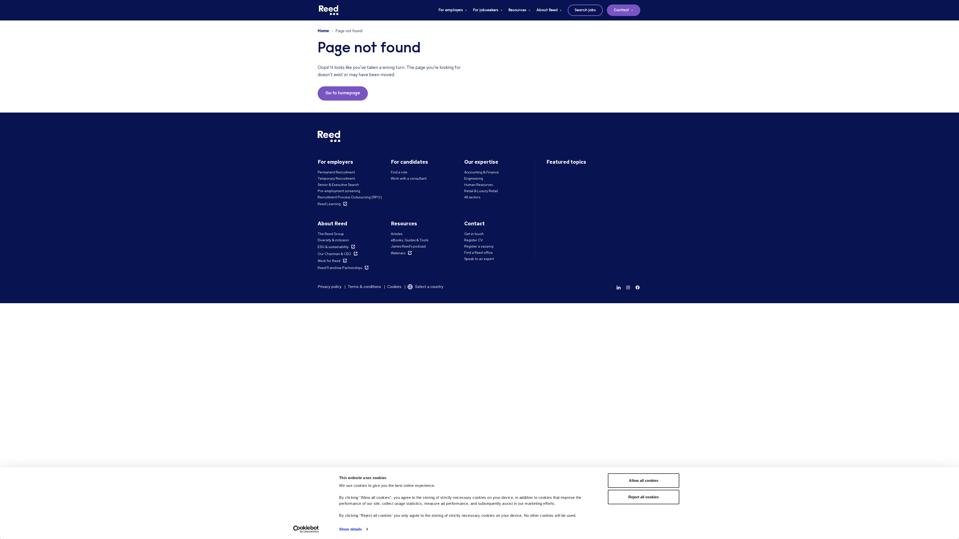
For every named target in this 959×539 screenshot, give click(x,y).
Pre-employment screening (339, 191)
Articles (396, 234)
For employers (451, 10)
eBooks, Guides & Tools (409, 240)
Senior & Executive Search (338, 184)
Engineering (473, 178)
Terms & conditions (364, 286)
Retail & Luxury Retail (481, 191)
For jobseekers (485, 10)
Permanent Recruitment (336, 172)
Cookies (394, 286)
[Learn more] (618, 287)
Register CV (473, 240)
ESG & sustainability (333, 247)
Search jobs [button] (585, 10)
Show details (350, 529)
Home (323, 30)
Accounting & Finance (481, 172)
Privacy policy (329, 286)
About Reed (547, 10)
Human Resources (478, 184)
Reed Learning (329, 204)
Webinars (398, 253)
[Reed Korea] (329, 10)
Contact (621, 10)
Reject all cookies (643, 497)
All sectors (472, 197)
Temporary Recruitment (336, 178)
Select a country (429, 286)
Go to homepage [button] (342, 93)
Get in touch (474, 234)
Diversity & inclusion (333, 240)
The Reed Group (331, 234)
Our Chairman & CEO (334, 254)
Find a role (399, 172)
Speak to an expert (479, 259)
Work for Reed (329, 261)
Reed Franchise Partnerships (340, 268)
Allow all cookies (643, 480)
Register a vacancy (479, 246)
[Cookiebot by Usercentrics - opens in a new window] (306, 529)
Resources (517, 10)
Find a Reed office (478, 252)
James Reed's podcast (408, 246)
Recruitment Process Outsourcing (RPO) (350, 197)
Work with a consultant (409, 178)
